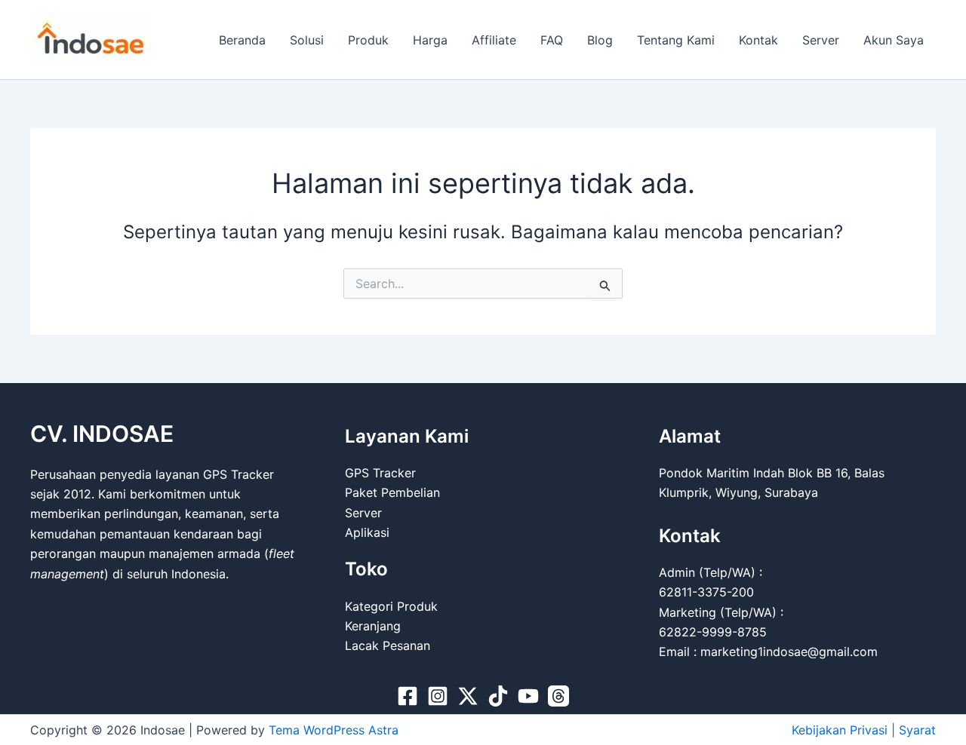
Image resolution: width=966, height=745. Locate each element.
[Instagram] (437, 696)
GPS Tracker (380, 472)
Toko (366, 569)
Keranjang (373, 625)
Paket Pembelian (392, 492)
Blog (600, 40)
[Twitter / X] (467, 696)
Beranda (242, 40)
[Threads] (558, 696)
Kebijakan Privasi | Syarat (864, 729)
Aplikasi (367, 532)
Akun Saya (893, 40)
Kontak (758, 40)
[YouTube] (528, 696)
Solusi (307, 40)
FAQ (551, 40)
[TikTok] (498, 696)
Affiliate (494, 40)
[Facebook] (407, 696)
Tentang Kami (676, 40)
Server (820, 40)
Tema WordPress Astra (333, 729)
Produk (368, 40)
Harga (430, 40)
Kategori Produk (391, 606)
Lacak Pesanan (387, 645)
